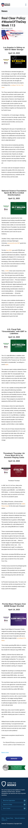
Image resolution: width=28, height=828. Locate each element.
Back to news (5, 752)
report (6, 364)
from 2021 (9, 250)
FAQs (2, 818)
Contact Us (4, 820)
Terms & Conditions (20, 818)
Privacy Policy (9, 818)
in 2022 (7, 270)
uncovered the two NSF (13, 243)
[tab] (14, 800)
